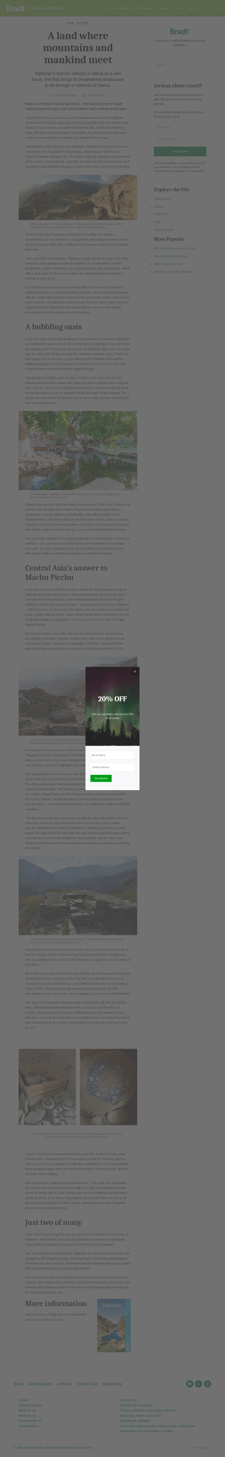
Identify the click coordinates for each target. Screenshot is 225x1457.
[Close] (135, 671)
